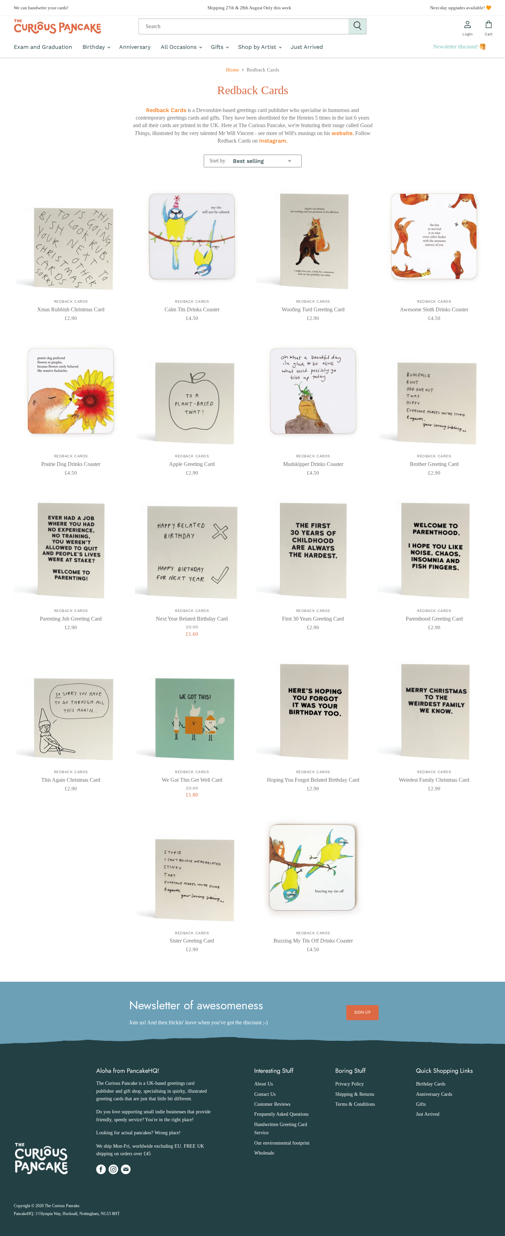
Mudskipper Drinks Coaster (313, 464)
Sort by (217, 161)
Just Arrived (307, 47)
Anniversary (134, 47)
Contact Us (265, 1094)
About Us (263, 1084)
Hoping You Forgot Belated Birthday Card (313, 780)
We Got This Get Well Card (192, 780)
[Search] (357, 26)
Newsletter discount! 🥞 (459, 46)
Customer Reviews (272, 1104)
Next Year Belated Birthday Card (192, 619)
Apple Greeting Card (192, 464)
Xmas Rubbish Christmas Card (70, 309)
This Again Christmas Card (70, 780)
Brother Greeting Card (434, 464)
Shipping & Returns (354, 1094)
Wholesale (264, 1153)
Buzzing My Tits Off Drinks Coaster (313, 941)
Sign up (362, 1012)
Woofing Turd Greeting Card (313, 309)
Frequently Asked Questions (281, 1114)
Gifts (218, 47)
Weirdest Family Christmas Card (434, 780)
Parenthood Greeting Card (434, 619)
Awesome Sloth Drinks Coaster (434, 309)
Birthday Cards (430, 1084)
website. (343, 133)
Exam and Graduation (43, 47)
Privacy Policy (349, 1084)
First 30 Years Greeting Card (313, 619)
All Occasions (179, 47)
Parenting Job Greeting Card (71, 619)
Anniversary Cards (434, 1094)
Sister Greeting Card (192, 941)
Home (232, 70)
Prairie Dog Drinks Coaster (70, 464)
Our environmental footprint (282, 1143)
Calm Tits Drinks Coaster (192, 309)
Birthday (94, 47)
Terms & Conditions (355, 1104)
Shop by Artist (258, 47)
